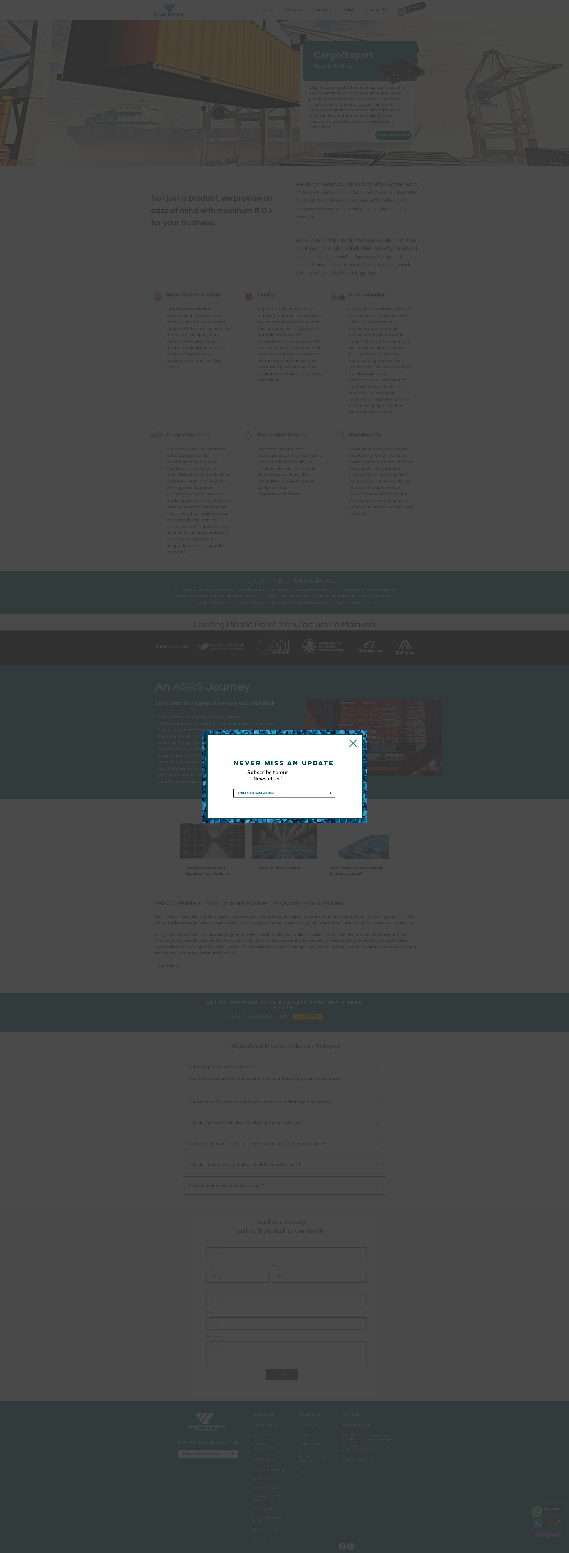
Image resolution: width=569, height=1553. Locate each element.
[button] (353, 743)
